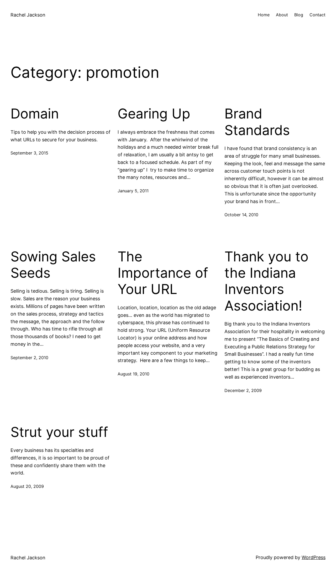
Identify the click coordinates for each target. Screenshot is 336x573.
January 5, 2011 (133, 190)
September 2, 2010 (29, 357)
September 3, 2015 (29, 153)
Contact (317, 14)
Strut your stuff (59, 432)
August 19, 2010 (133, 373)
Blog (298, 14)
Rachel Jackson (27, 15)
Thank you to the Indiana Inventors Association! (266, 281)
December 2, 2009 (243, 390)
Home (264, 14)
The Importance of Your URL (163, 273)
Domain (34, 114)
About (282, 14)
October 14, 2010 (241, 214)
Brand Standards (257, 122)
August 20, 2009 (27, 486)
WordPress (314, 557)
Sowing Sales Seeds (53, 265)
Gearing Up (154, 114)
